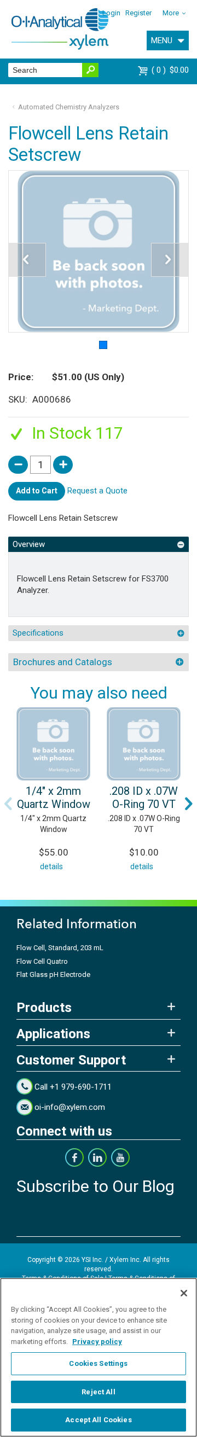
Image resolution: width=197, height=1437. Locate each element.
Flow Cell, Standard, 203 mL (59, 948)
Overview (29, 544)
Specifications (38, 633)
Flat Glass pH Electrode (53, 974)
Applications (53, 1034)
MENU (161, 40)
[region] (98, 1357)
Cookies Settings (98, 1363)
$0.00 (171, 70)
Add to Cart (36, 490)
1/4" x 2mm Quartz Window (53, 797)
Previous (8, 804)
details (51, 866)
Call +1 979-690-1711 (73, 1087)
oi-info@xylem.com (69, 1107)
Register (138, 13)
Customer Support (71, 1060)
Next (189, 804)
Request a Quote (97, 491)
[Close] (184, 1293)
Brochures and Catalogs (62, 661)
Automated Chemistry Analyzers (68, 107)
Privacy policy (97, 1341)
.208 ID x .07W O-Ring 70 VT (143, 797)
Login (111, 13)
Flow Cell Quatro (42, 961)
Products (44, 1007)
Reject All (98, 1392)
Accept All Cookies (98, 1420)
